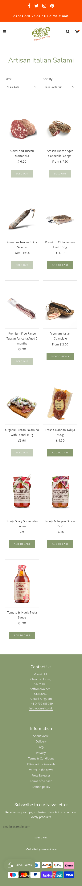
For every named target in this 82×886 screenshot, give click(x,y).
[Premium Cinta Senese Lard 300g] (60, 213)
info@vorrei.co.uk (41, 708)
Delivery (41, 741)
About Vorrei (41, 736)
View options (60, 356)
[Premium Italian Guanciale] (60, 304)
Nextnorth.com (48, 849)
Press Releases (41, 775)
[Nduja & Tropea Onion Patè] (60, 492)
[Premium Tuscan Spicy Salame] (22, 213)
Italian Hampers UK (52, 876)
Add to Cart (60, 265)
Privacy (41, 753)
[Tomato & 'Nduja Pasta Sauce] (22, 583)
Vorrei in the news (41, 770)
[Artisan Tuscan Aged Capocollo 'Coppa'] (60, 122)
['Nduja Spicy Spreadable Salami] (22, 492)
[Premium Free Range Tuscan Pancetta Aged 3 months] (22, 304)
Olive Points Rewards (41, 764)
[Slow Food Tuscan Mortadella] (22, 122)
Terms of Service (41, 781)
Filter (8, 79)
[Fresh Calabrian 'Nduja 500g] (60, 401)
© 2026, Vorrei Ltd (27, 876)
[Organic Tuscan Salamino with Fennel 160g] (22, 401)
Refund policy (41, 787)
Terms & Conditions (41, 758)
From (60, 161)
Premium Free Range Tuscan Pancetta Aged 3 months (22, 338)
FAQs (41, 747)
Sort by (47, 79)
